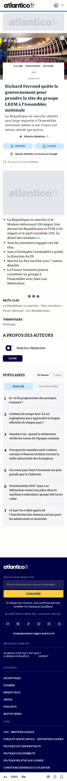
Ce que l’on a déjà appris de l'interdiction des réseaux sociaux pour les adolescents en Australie (35, 515)
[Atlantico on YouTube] (59, 624)
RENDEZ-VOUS (12, 692)
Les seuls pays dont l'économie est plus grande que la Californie (35, 472)
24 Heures (43, 374)
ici (38, 238)
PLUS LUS (18, 386)
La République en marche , (22, 306)
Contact (43, 656)
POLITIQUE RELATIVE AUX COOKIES (24, 760)
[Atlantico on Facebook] (28, 624)
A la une (18, 66)
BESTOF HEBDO (13, 713)
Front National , (14, 311)
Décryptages (33, 66)
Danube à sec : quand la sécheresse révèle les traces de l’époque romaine (34, 436)
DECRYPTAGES (12, 678)
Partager (20, 146)
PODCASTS (10, 706)
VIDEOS (8, 699)
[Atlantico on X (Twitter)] (18, 624)
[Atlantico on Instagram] (49, 624)
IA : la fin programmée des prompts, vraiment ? (33, 400)
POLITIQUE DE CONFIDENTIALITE (22, 746)
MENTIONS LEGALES (22, 731)
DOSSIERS (9, 685)
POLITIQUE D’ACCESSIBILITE (19, 753)
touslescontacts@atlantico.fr (33, 633)
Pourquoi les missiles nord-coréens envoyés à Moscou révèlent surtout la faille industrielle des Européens (34, 454)
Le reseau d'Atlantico (16, 656)
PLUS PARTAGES (48, 386)
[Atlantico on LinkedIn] (39, 624)
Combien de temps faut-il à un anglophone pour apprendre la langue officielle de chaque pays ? (34, 418)
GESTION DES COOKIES (50, 739)
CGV (6, 731)
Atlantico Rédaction (34, 136)
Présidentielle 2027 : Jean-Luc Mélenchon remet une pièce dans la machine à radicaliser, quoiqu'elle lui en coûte (36, 492)
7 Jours (57, 374)
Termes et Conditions (41, 606)
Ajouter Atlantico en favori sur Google (36, 153)
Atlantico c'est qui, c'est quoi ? (22, 653)
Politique (48, 66)
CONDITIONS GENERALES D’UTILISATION (27, 767)
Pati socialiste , (52, 306)
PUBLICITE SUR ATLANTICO (19, 739)
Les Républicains (38, 311)
